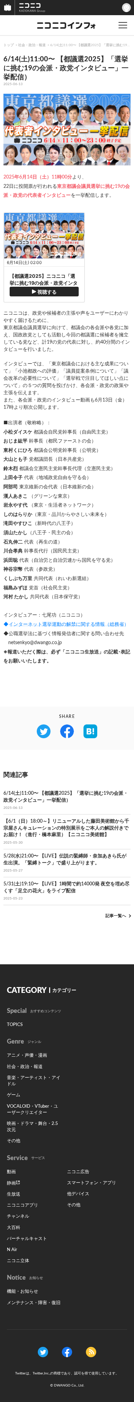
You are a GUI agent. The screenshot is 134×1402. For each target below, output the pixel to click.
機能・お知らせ (22, 1291)
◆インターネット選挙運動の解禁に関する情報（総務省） (66, 624)
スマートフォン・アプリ (91, 1183)
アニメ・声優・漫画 (27, 1055)
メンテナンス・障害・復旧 (33, 1303)
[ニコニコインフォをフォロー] (43, 1351)
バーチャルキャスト (27, 1239)
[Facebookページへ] (67, 1351)
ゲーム (13, 1095)
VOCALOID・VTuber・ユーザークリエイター (32, 1109)
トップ (8, 45)
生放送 (13, 1194)
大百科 (13, 1228)
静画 (11, 1183)
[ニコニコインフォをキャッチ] (91, 1351)
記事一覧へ (115, 916)
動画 (11, 1172)
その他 (13, 1141)
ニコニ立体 (18, 1261)
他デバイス (78, 1194)
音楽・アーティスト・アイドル (33, 1081)
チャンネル (18, 1216)
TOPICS (15, 1025)
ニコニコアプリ (22, 1205)
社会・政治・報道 (32, 45)
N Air (12, 1250)
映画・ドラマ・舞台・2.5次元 (32, 1126)
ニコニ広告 (78, 1172)
